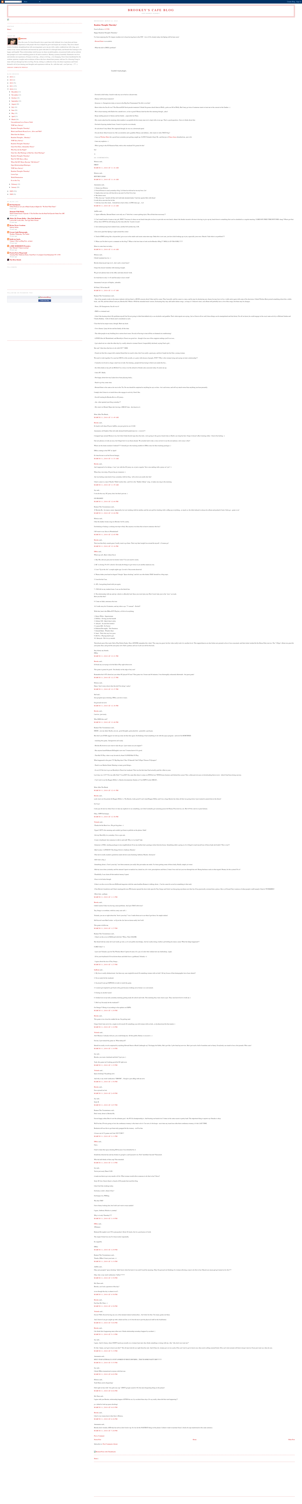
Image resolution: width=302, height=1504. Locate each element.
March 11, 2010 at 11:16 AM (106, 168)
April (13, 116)
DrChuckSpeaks (15, 204)
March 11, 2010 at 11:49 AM (106, 417)
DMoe (96, 551)
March (13, 119)
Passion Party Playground (18, 253)
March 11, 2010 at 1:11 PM (105, 897)
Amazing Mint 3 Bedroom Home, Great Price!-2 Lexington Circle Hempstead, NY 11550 (35, 255)
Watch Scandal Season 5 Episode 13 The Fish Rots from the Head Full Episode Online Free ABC (37, 213)
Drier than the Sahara (17, 134)
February (14, 184)
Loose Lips (14, 174)
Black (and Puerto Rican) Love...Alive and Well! (26, 131)
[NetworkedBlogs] (44, 297)
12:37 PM (107, 29)
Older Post (291, 1439)
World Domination (17, 177)
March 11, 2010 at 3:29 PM (105, 1250)
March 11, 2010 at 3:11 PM (105, 1136)
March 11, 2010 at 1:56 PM (105, 1082)
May (13, 113)
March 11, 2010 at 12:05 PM (106, 534)
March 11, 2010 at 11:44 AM (106, 249)
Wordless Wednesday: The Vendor (19, 234)
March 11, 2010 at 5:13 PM (105, 1334)
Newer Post (97, 1439)
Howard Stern (99, 41)
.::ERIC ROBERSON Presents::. (20, 246)
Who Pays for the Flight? (19, 150)
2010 (11, 89)
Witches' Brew (105, 137)
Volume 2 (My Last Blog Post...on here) (21, 241)
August (13, 104)
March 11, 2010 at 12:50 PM (106, 817)
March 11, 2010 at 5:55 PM (105, 1363)
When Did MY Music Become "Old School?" (25, 162)
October (14, 98)
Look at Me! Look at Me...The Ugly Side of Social (24, 220)
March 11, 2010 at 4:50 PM (105, 1294)
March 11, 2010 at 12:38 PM (106, 706)
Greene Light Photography (19, 232)
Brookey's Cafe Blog (151, 10)
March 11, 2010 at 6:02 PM (105, 1374)
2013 (11, 80)
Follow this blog (44, 300)
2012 (11, 83)
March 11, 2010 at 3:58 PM (105, 1278)
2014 (11, 77)
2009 (11, 191)
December (14, 92)
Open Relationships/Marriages (20, 165)
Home (195, 1439)
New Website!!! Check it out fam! (19, 248)
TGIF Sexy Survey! (17, 125)
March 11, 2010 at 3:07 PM (105, 1105)
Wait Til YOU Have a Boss (19, 159)
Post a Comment (99, 1436)
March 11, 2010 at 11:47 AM (106, 290)
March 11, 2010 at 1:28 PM (105, 1010)
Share (96, 1458)
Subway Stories (14, 227)
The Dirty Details (15, 260)
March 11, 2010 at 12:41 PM (106, 790)
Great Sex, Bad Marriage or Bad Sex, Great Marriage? (28, 153)
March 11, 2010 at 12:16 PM (106, 546)
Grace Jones (173, 137)
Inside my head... (15, 239)
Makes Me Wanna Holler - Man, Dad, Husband (25, 218)
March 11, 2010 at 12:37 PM (106, 689)
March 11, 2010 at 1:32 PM (105, 1027)
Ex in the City (15, 180)
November (14, 95)
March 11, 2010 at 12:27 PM (106, 677)
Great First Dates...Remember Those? (22, 147)
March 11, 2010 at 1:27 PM (105, 928)
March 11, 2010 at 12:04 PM (106, 501)
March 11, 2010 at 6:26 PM (105, 1419)
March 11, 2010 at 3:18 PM (105, 1218)
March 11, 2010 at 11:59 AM (106, 485)
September (15, 101)
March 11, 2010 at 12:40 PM (106, 722)
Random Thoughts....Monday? (20, 137)
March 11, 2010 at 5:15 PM (105, 1351)
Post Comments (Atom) (110, 1444)
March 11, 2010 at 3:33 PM (105, 1261)
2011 (11, 86)
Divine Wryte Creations (17, 225)
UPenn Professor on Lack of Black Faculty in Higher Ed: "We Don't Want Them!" (33, 206)
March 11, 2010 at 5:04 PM (105, 1323)
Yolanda (96, 822)
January (14, 187)
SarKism (96, 970)
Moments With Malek (17, 211)
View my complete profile (17, 67)
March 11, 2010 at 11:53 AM (106, 458)
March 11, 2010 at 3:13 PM (105, 1163)
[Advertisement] (111, 1479)
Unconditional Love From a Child (22, 122)
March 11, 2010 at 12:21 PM (106, 656)
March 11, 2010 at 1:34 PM (105, 1048)
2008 (11, 194)
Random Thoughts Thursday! (105, 25)
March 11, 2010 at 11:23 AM (106, 206)
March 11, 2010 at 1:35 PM (105, 1065)
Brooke (96, 423)
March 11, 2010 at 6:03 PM (105, 1407)
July (13, 107)
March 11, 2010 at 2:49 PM (105, 1093)
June (13, 110)
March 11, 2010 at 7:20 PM (105, 1431)
